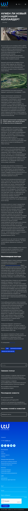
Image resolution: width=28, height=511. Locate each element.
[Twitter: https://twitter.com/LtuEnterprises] (14, 445)
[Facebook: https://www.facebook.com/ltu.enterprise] (2, 445)
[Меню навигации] (25, 4)
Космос (3, 467)
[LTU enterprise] (4, 4)
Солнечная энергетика (6, 465)
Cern (7, 348)
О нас (2, 451)
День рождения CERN (7, 397)
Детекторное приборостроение (9, 461)
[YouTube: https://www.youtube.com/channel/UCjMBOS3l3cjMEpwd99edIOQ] (11, 445)
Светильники (4, 478)
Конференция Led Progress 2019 (9, 400)
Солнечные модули (5, 471)
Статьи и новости (5, 455)
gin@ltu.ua (7, 440)
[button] (16, 4)
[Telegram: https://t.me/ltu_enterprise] (8, 445)
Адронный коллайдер (15, 348)
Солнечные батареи (6, 469)
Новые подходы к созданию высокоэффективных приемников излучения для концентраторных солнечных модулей (13, 382)
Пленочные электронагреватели (9, 473)
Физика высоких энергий (8, 351)
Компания (4, 449)
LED (2, 476)
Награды (3, 456)
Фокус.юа (12, 342)
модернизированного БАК (13, 265)
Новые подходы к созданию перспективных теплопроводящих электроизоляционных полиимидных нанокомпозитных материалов (13, 377)
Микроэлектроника (7, 459)
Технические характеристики (8, 479)
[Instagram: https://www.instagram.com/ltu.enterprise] (5, 445)
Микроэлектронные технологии (9, 463)
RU (19, 4)
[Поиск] (25, 365)
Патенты (3, 453)
